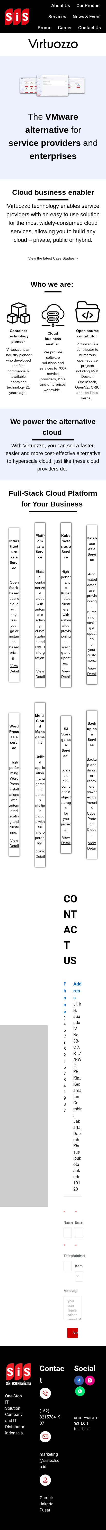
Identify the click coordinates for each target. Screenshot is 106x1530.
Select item (80, 1261)
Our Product (88, 5)
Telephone (72, 1256)
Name (68, 1222)
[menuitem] (57, 5)
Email (79, 1222)
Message (71, 1291)
